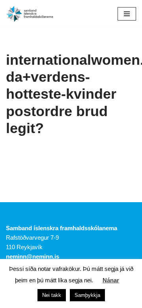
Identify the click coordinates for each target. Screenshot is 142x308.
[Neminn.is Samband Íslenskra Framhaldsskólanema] (29, 14)
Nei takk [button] (51, 295)
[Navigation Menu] (127, 14)
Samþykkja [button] (87, 295)
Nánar (111, 280)
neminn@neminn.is (32, 256)
